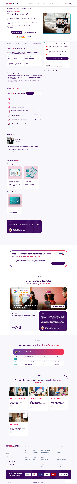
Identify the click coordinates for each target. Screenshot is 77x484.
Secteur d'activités (25, 245)
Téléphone (41, 235)
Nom (40, 231)
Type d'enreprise (42, 240)
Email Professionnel (25, 235)
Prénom (23, 231)
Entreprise (24, 240)
